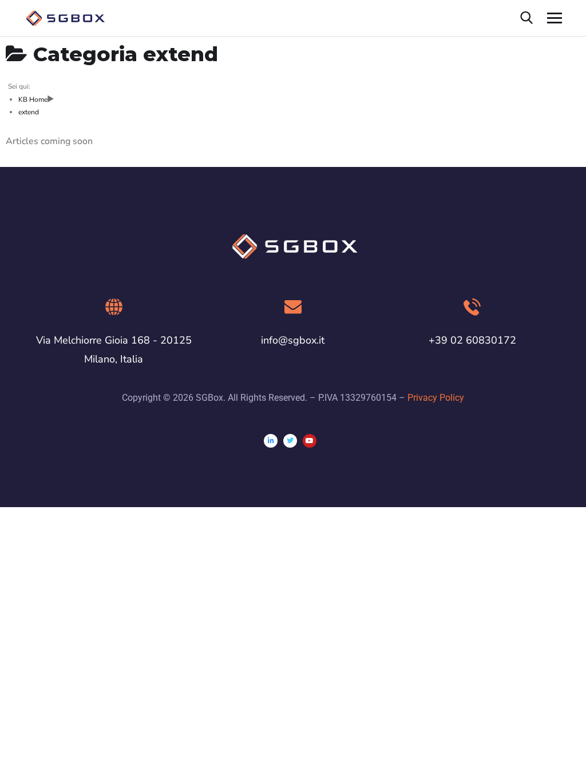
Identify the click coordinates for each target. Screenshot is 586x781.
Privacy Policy (435, 397)
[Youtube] (309, 441)
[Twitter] (290, 441)
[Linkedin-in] (271, 441)
